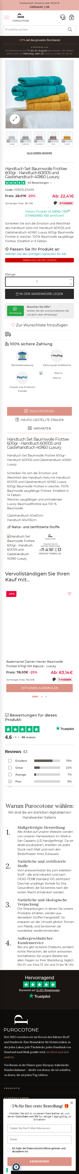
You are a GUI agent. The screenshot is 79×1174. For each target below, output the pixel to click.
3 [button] (46, 696)
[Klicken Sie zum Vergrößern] (15, 119)
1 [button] (35, 696)
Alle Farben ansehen (39, 153)
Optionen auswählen (39, 688)
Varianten (42, 428)
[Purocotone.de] (21, 18)
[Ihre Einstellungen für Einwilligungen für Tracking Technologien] (7, 1170)
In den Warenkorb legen (40, 294)
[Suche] (70, 29)
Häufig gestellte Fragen (42, 420)
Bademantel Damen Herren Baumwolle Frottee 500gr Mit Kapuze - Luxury (34, 664)
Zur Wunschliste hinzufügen (41, 325)
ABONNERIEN (39, 1161)
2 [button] (42, 696)
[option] (39, 641)
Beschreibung (41, 411)
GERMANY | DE (39, 7)
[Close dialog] (72, 1103)
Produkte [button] (12, 1088)
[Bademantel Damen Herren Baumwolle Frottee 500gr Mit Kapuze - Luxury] (39, 624)
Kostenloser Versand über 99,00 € (39, 3)
